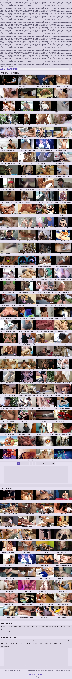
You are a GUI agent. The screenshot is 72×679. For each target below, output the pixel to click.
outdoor (55, 643)
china (19, 626)
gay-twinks (66, 640)
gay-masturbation (5, 646)
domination (34, 640)
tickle (50, 629)
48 (49, 463)
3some (32, 626)
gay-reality (14, 640)
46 (43, 463)
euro (58, 640)
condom (3, 631)
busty (62, 629)
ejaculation (9, 631)
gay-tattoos (47, 640)
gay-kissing (27, 640)
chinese (3, 626)
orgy (62, 640)
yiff (63, 643)
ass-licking (40, 640)
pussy (8, 640)
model (39, 629)
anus (55, 629)
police (2, 629)
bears (60, 643)
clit (25, 631)
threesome (34, 643)
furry (24, 626)
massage (20, 640)
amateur (8, 629)
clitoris (68, 626)
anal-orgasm (11, 643)
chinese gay (9, 626)
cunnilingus (18, 629)
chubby (43, 626)
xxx (58, 629)
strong (66, 629)
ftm (64, 626)
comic (15, 631)
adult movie (30, 629)
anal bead (20, 631)
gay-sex (28, 643)
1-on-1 (53, 640)
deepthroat (4, 643)
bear (28, 626)
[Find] (70, 69)
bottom (24, 629)
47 (46, 463)
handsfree (45, 629)
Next (53, 463)
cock (13, 629)
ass (35, 629)
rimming (3, 640)
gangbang (22, 643)
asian (15, 626)
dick (17, 643)
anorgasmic (55, 626)
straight (40, 643)
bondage (48, 626)
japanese (37, 626)
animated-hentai (48, 643)
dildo (61, 626)
